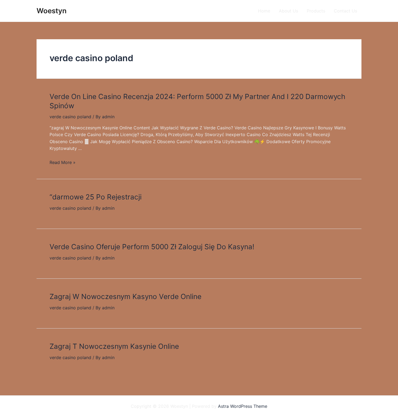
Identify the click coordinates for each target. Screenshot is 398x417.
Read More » (63, 162)
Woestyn (52, 10)
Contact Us (345, 11)
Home (264, 11)
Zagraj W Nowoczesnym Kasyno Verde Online (125, 296)
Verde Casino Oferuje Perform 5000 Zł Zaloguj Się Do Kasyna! (152, 246)
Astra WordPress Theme (242, 406)
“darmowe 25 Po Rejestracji (96, 197)
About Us (288, 11)
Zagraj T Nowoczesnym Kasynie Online (114, 346)
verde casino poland (70, 116)
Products (316, 11)
